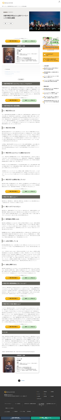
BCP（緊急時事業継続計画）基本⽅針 (41, 404)
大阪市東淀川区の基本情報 (9, 73)
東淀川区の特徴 (8, 76)
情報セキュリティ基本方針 (10, 408)
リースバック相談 (22, 411)
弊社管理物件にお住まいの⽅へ (51, 404)
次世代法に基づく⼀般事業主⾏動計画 (30, 403)
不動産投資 (15, 411)
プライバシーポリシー (8, 403)
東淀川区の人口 (8, 74)
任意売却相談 (29, 411)
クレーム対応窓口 (17, 403)
